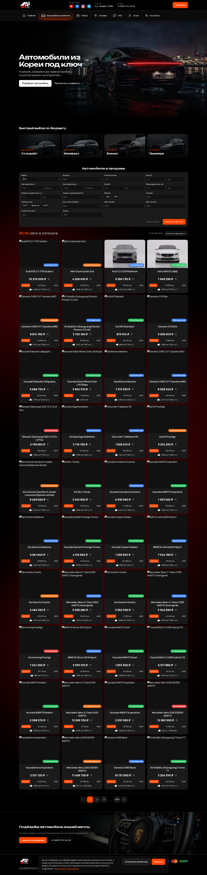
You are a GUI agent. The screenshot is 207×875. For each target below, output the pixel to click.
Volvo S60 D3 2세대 (167, 271)
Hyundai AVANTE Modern (39, 712)
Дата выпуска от (28, 184)
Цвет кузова (109, 202)
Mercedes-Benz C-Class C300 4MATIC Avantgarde (167, 604)
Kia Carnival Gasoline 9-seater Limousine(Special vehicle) (39, 493)
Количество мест (28, 211)
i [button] (48, 279)
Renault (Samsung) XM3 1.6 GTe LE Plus (39, 438)
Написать (180, 5)
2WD (108, 196)
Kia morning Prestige (39, 657)
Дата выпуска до (70, 184)
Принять (158, 861)
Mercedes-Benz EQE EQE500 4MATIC (167, 714)
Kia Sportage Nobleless (82, 436)
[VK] (77, 6)
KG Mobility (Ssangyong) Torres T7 (167, 769)
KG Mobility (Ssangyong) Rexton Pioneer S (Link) (82, 328)
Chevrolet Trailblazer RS (125, 436)
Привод (107, 193)
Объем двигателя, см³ (155, 184)
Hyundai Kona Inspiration (39, 767)
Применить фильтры (174, 221)
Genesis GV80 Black (125, 767)
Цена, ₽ (149, 175)
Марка (24, 175)
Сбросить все (153, 221)
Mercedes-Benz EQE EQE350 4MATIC (82, 769)
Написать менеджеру (33, 840)
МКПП (45, 205)
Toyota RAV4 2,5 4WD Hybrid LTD (167, 657)
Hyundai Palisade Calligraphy (39, 381)
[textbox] (81, 179)
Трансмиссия (26, 202)
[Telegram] (89, 6)
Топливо (149, 193)
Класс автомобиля (70, 202)
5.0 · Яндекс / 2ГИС (104, 6)
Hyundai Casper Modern (125, 547)
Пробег (107, 184)
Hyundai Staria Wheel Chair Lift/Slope (82, 383)
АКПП (25, 205)
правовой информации (68, 868)
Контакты (155, 15)
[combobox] (83, 179)
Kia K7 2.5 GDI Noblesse (124, 271)
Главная (31, 15)
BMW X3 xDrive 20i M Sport (82, 657)
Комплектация (110, 175)
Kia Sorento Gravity (39, 602)
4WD (116, 196)
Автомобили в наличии (58, 15)
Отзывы (103, 15)
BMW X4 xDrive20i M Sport (167, 547)
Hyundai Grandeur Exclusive (125, 491)
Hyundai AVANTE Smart (125, 657)
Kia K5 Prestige (167, 436)
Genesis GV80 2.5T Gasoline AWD (167, 381)
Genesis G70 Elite (167, 326)
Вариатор (35, 205)
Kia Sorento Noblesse (39, 547)
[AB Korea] (25, 5)
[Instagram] (83, 6)
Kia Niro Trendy (82, 491)
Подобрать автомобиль (35, 83)
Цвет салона (151, 202)
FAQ (120, 15)
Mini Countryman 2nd (82, 271)
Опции (65, 211)
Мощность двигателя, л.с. (32, 193)
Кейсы (84, 15)
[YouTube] (71, 6)
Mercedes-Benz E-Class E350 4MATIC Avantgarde (82, 604)
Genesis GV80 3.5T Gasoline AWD (39, 326)
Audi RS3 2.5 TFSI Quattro (39, 271)
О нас (136, 15)
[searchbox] (124, 179)
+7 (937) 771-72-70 (126, 6)
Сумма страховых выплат (73, 193)
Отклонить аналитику (136, 861)
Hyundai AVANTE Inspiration (167, 491)
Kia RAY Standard (125, 326)
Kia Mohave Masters (125, 381)
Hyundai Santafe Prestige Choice (82, 547)
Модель (66, 175)
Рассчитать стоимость (69, 83)
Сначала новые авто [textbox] (175, 233)
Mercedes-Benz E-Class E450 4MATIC (82, 714)
